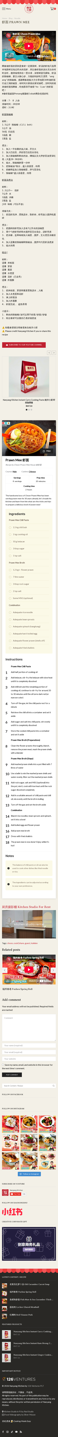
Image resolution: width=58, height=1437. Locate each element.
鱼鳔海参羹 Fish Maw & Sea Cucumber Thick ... (31, 1299)
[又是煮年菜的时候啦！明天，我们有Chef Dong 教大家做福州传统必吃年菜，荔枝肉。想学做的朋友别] (47, 1124)
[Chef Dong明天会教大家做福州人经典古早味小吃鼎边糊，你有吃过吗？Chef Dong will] (47, 1142)
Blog (10, 18)
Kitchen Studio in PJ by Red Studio (19, 1411)
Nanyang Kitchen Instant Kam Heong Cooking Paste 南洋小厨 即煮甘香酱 (33, 1343)
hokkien (34, 943)
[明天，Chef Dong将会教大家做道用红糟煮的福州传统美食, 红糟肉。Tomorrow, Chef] (29, 1142)
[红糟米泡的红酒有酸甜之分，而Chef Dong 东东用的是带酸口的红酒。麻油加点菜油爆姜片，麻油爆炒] (10, 1161)
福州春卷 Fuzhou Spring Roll (17, 989)
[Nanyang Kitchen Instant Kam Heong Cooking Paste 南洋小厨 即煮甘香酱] (6, 1346)
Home (4, 18)
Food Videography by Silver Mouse (19, 1414)
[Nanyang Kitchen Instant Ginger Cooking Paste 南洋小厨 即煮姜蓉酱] (6, 1358)
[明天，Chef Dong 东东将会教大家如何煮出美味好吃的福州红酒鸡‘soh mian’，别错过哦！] (29, 1161)
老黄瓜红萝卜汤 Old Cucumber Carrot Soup (29, 1284)
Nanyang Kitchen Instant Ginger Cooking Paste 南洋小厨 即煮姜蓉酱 (33, 1355)
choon (10, 943)
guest (27, 943)
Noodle (17, 18)
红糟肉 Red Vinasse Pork (21, 1315)
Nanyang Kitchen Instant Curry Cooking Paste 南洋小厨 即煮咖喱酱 (33, 1331)
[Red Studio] (29, 924)
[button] (54, 353)
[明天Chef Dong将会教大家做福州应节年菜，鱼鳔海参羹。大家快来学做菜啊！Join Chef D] (29, 1124)
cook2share (19, 943)
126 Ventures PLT (36, 1386)
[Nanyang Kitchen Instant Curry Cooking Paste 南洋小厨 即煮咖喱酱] (6, 1334)
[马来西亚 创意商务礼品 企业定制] (29, 1244)
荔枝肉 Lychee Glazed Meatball (24, 1307)
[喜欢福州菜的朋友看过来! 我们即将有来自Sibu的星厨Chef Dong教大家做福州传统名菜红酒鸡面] (47, 1161)
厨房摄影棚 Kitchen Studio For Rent (26, 907)
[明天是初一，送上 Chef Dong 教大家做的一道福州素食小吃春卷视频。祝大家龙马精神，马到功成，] (10, 1124)
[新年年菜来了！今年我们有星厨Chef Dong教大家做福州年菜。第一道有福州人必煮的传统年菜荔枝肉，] (10, 1142)
